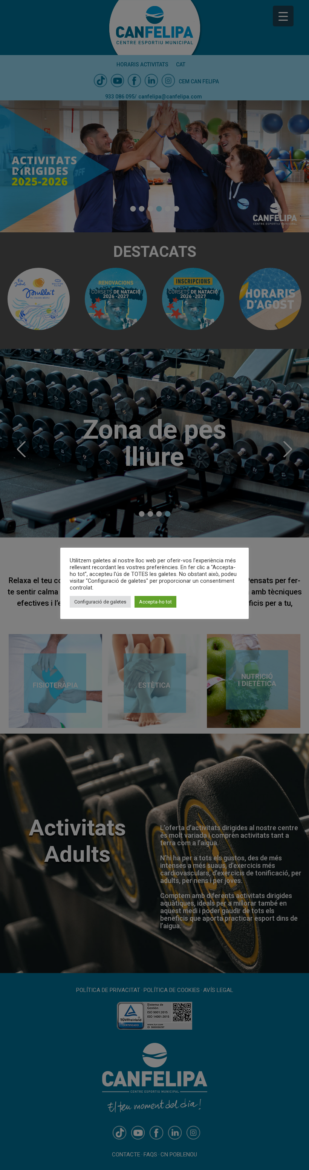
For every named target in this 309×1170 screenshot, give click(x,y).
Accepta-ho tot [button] (155, 602)
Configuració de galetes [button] (100, 602)
